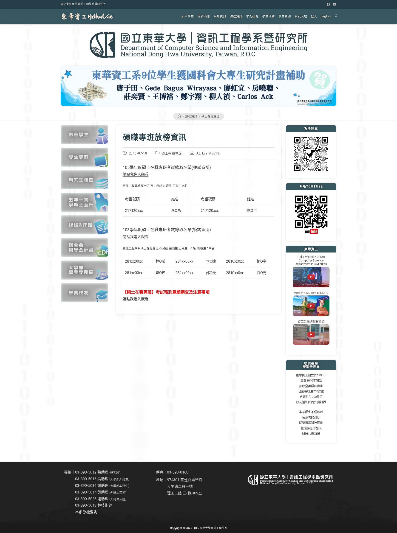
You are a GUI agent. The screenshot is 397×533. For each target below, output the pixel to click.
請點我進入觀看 (135, 174)
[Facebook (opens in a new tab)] (328, 4)
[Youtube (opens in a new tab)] (333, 4)
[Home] (179, 116)
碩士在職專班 (210, 116)
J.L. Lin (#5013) (208, 153)
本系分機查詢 (86, 512)
